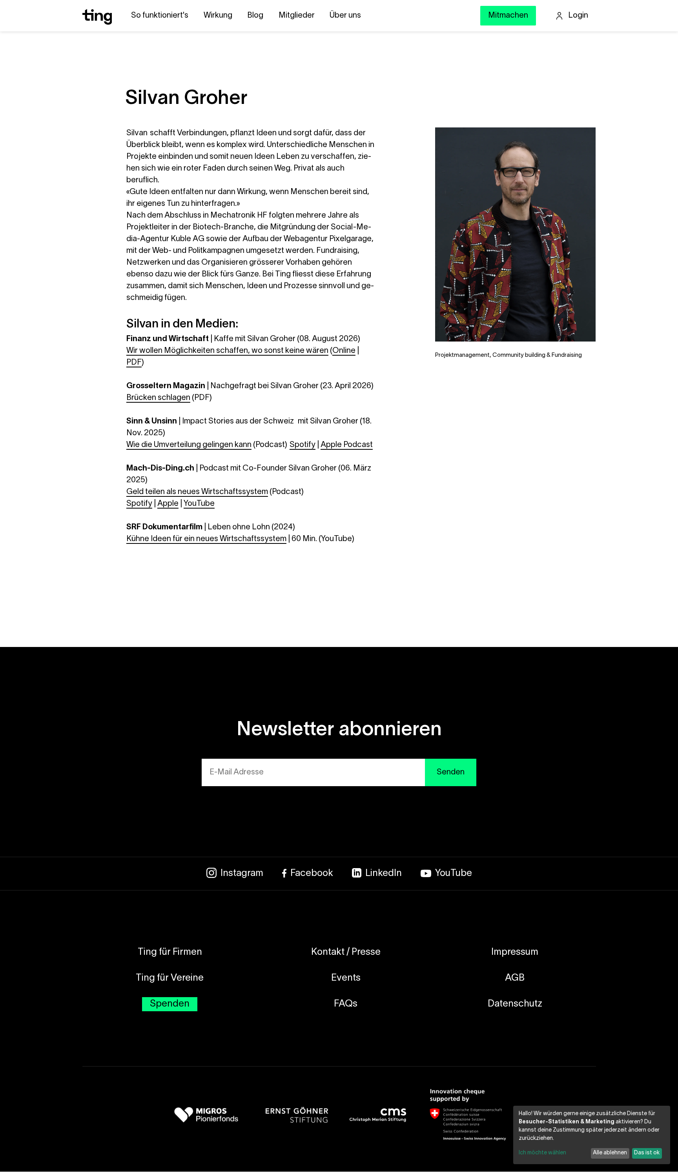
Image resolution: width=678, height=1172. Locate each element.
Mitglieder (297, 15)
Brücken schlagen (158, 398)
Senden (451, 772)
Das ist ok (647, 1153)
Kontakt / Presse (346, 952)
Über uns (345, 15)
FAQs (345, 1004)
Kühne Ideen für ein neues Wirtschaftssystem (206, 539)
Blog (255, 15)
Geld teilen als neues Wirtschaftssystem (197, 492)
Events (346, 978)
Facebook (311, 873)
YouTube (199, 503)
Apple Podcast (347, 445)
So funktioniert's (159, 15)
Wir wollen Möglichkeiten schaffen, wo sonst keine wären (227, 350)
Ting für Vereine (170, 978)
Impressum (514, 952)
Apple (168, 503)
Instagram (242, 873)
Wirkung (218, 15)
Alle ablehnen (610, 1153)
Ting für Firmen (170, 952)
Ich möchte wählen (542, 1153)
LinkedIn (383, 873)
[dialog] (591, 1135)
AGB (515, 978)
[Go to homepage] (97, 22)
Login (578, 15)
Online (343, 350)
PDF (134, 362)
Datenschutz (515, 1004)
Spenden (170, 1004)
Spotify (302, 445)
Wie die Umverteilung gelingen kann (189, 445)
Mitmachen (508, 15)
